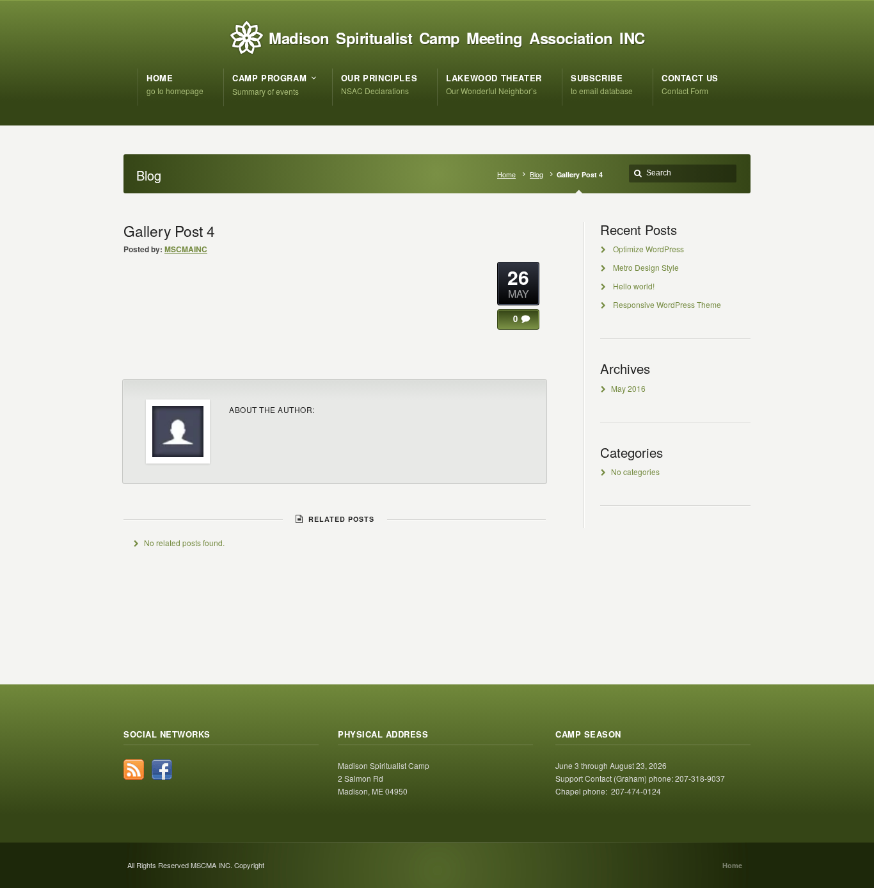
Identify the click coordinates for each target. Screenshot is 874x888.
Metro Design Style (646, 267)
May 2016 (628, 388)
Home (506, 174)
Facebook (162, 769)
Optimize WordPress (648, 248)
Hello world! (634, 285)
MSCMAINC (185, 249)
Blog (536, 174)
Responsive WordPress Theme (667, 304)
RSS (133, 769)
